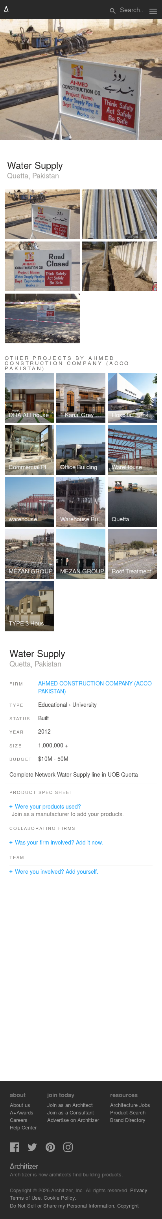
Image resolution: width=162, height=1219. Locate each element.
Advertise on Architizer (73, 1120)
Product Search (127, 1112)
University (84, 704)
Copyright (128, 1205)
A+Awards (21, 1112)
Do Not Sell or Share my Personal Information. (63, 1205)
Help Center (23, 1127)
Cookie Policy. (60, 1197)
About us (20, 1105)
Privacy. (139, 1190)
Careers (19, 1120)
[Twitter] (32, 1149)
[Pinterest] (50, 1149)
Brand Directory (127, 1120)
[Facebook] (14, 1149)
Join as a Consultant (70, 1112)
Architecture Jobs (130, 1105)
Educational (52, 704)
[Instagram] (68, 1149)
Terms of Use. (26, 1197)
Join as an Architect (70, 1105)
